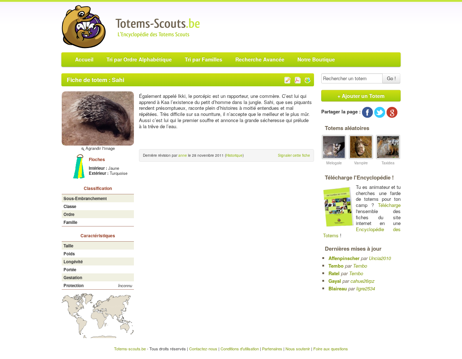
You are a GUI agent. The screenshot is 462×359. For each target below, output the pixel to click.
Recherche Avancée (259, 59)
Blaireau (337, 288)
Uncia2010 (380, 258)
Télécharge (389, 205)
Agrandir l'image (99, 148)
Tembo (336, 265)
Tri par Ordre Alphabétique (139, 59)
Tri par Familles (203, 59)
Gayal (334, 280)
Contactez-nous (203, 348)
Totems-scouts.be (130, 348)
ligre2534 (365, 288)
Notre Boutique (316, 59)
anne (182, 155)
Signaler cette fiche (294, 155)
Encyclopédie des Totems (362, 232)
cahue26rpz (362, 280)
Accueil (84, 59)
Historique (234, 155)
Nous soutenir (298, 348)
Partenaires (272, 348)
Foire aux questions (330, 348)
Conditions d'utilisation (240, 348)
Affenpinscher (343, 258)
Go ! (391, 78)
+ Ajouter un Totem (360, 95)
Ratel (334, 273)
